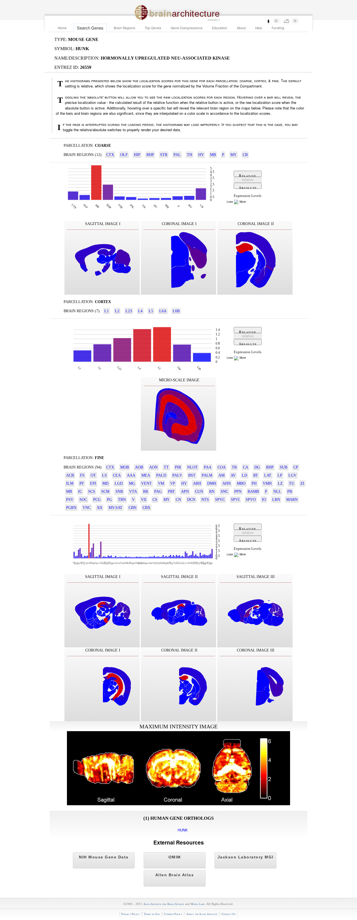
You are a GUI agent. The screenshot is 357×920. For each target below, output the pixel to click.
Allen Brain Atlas (174, 875)
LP (280, 475)
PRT (171, 491)
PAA (207, 467)
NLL (277, 491)
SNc (224, 491)
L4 (140, 311)
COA (222, 467)
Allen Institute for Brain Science (163, 904)
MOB (124, 467)
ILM (69, 483)
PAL (177, 154)
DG (257, 467)
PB (289, 491)
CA (245, 467)
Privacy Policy (130, 914)
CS (155, 499)
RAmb (253, 491)
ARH (197, 483)
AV (233, 475)
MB (213, 154)
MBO (241, 483)
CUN (199, 491)
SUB (283, 467)
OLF (124, 154)
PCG (97, 499)
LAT (267, 475)
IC (80, 491)
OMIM (174, 857)
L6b (176, 311)
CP (295, 467)
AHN (226, 483)
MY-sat (115, 507)
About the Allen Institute (201, 914)
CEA (117, 475)
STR (163, 154)
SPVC (220, 499)
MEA (145, 475)
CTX (110, 154)
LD (244, 475)
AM (221, 475)
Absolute (248, 187)
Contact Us (229, 914)
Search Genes (90, 28)
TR (234, 467)
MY (233, 154)
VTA (133, 491)
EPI (93, 483)
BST (192, 475)
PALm (207, 475)
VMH (267, 483)
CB (245, 154)
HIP (137, 154)
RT (255, 475)
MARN (292, 499)
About (241, 28)
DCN (191, 499)
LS (104, 475)
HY (201, 154)
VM (161, 483)
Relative (247, 175)
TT (166, 467)
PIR (178, 467)
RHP (150, 154)
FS (82, 475)
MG (132, 483)
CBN (132, 507)
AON (153, 467)
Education (219, 28)
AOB (139, 467)
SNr (119, 491)
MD (105, 483)
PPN (238, 491)
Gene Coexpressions (186, 28)
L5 (151, 311)
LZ (280, 483)
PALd (161, 475)
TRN (122, 499)
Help (258, 28)
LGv (292, 475)
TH (189, 154)
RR (145, 491)
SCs (91, 491)
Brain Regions (124, 28)
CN (178, 499)
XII (99, 507)
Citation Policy (173, 914)
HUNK (183, 830)
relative (248, 180)
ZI (302, 483)
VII (143, 499)
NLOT (192, 467)
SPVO (251, 499)
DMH (211, 483)
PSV (69, 499)
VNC (87, 507)
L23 (129, 311)
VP (172, 483)
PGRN (71, 507)
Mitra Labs (198, 904)
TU (291, 483)
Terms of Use (152, 914)
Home (62, 28)
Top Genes (153, 28)
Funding (278, 28)
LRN (276, 499)
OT (93, 475)
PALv (177, 475)
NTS (205, 499)
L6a (163, 311)
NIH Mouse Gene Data (104, 857)
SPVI (235, 499)
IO (264, 499)
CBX (146, 507)
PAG (158, 491)
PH (254, 483)
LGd (119, 483)
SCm (105, 491)
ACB (70, 475)
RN (211, 491)
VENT (146, 483)
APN (185, 491)
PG (109, 499)
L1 (106, 311)
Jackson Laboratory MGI (246, 857)
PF (81, 483)
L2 (117, 311)
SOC (83, 499)
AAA (131, 475)
